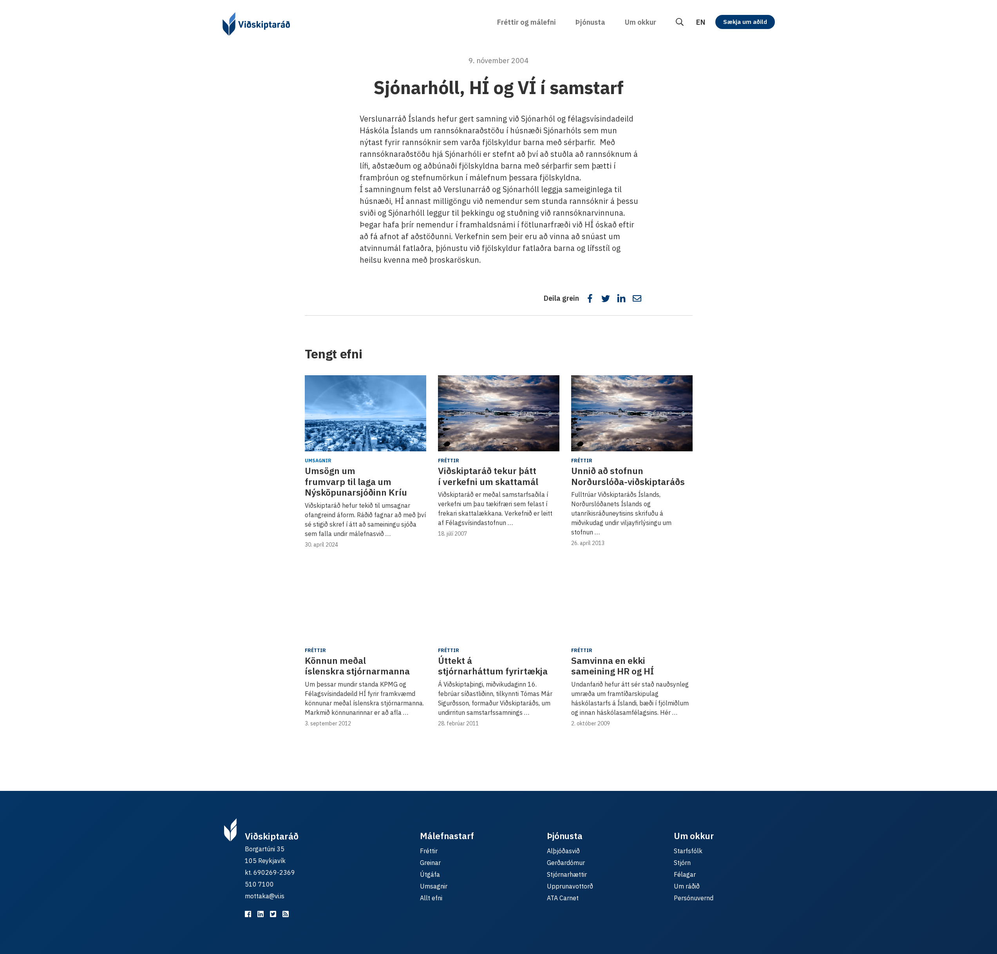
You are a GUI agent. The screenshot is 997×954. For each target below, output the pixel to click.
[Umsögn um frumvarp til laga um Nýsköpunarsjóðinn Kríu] (365, 413)
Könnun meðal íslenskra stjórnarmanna (357, 665)
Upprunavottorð (570, 886)
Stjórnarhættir (567, 874)
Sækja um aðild (745, 21)
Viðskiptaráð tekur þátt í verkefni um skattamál (488, 476)
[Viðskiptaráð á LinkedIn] (260, 914)
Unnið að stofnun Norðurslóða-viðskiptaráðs (628, 476)
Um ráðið (687, 886)
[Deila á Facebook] (590, 298)
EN (700, 22)
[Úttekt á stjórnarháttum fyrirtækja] (498, 603)
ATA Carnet (563, 898)
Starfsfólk (688, 851)
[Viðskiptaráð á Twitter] (273, 914)
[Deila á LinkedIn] (621, 298)
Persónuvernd (693, 898)
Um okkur (640, 22)
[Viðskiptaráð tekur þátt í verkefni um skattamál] (498, 413)
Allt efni (431, 898)
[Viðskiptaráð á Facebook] (248, 914)
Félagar (685, 874)
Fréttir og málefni (526, 22)
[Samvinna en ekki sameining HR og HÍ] (632, 603)
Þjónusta (590, 22)
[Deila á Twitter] (605, 298)
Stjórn (682, 863)
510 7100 (259, 884)
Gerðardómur (566, 863)
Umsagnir (318, 460)
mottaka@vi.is (264, 896)
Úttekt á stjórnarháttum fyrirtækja (493, 665)
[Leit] (680, 22)
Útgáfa (430, 874)
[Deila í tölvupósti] (637, 298)
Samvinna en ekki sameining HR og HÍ (612, 665)
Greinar (430, 863)
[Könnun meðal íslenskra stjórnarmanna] (365, 603)
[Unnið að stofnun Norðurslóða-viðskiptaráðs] (632, 413)
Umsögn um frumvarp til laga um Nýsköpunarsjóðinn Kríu (356, 481)
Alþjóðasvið (563, 851)
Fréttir (448, 460)
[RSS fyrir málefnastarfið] (285, 914)
